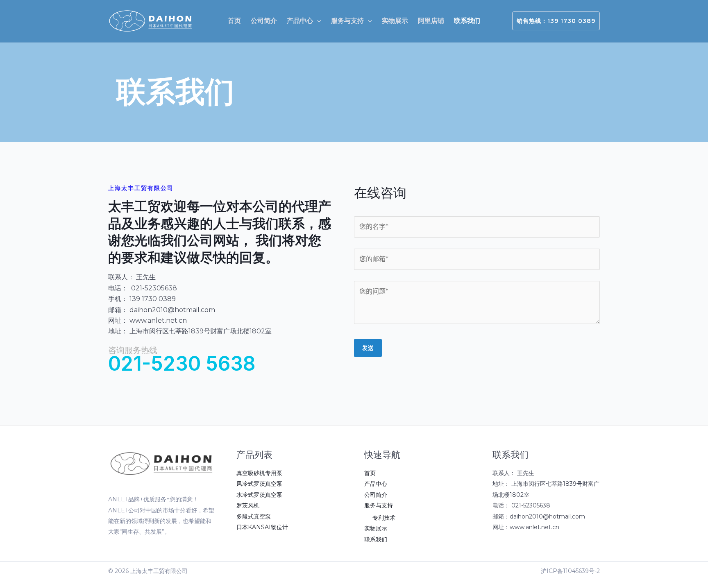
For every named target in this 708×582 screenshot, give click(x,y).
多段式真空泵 (253, 516)
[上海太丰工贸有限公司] (151, 21)
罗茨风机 (247, 505)
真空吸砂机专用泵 (259, 473)
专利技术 (383, 517)
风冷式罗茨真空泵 (259, 483)
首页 (370, 473)
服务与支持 (378, 505)
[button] (317, 21)
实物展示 (375, 528)
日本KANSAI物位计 (262, 527)
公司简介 (375, 494)
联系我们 (375, 539)
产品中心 (375, 483)
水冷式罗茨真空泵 (259, 494)
